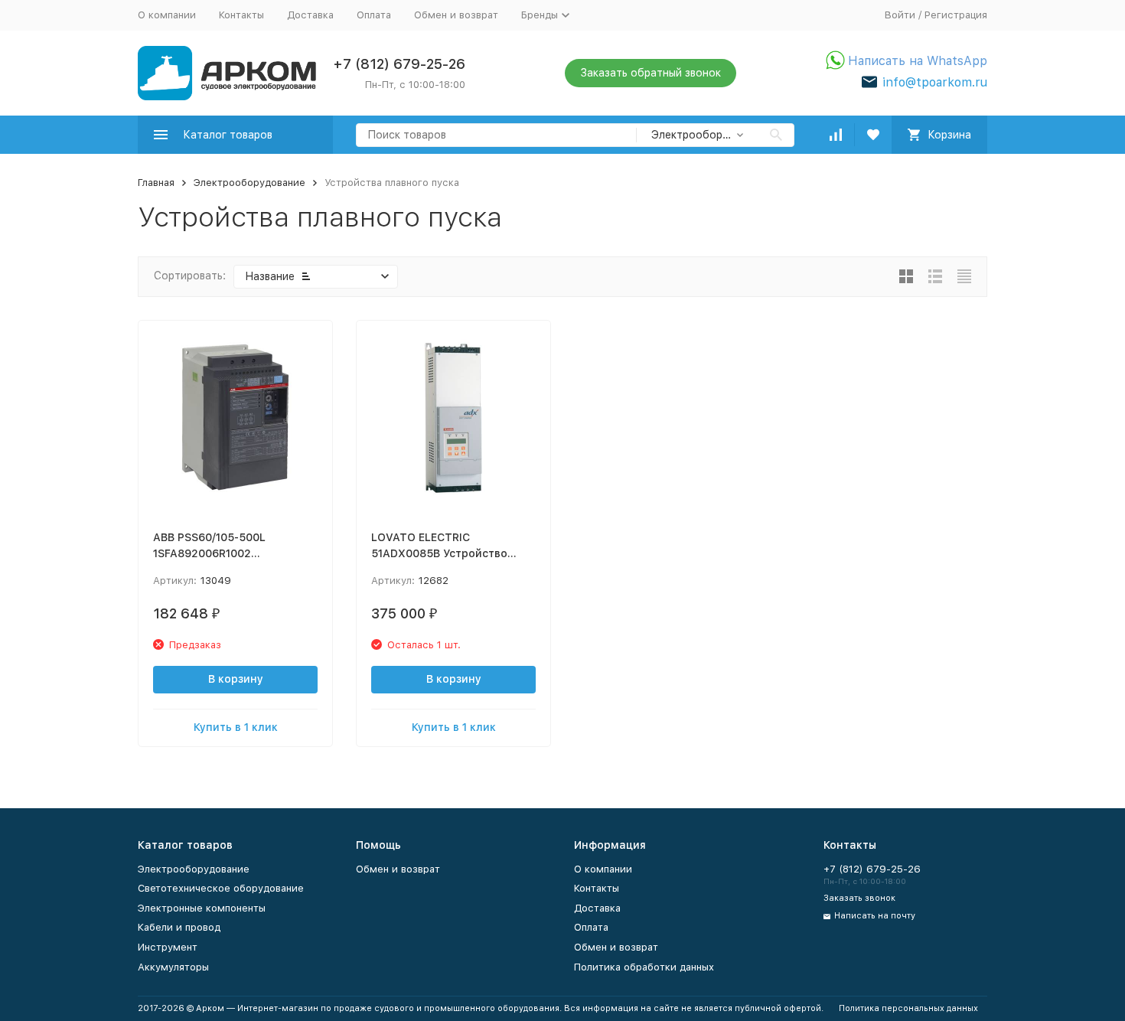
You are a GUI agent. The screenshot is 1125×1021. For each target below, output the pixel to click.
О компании (167, 15)
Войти (900, 15)
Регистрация (955, 15)
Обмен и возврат (456, 15)
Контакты (241, 15)
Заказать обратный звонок (650, 73)
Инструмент (167, 947)
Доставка (310, 15)
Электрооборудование (249, 182)
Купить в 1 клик (236, 727)
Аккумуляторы (173, 967)
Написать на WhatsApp (917, 61)
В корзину (235, 679)
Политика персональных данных (908, 1008)
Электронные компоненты (202, 908)
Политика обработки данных (644, 967)
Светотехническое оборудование (221, 888)
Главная (156, 182)
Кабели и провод (179, 927)
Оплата (374, 15)
